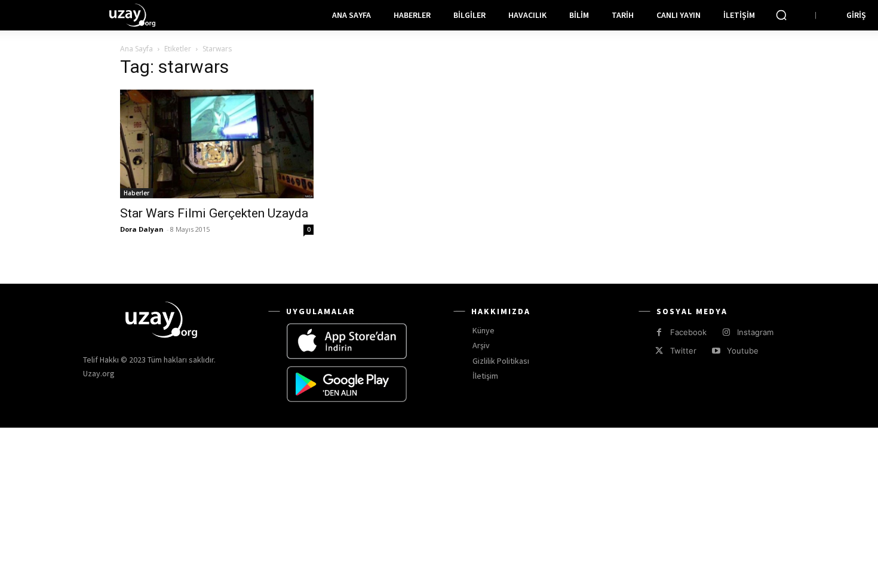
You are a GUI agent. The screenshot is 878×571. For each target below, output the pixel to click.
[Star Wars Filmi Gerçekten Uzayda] (217, 144)
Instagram (755, 332)
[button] (781, 15)
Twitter (683, 350)
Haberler (136, 193)
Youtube (743, 350)
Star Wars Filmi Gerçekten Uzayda (214, 213)
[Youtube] (715, 350)
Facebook (688, 332)
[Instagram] (726, 332)
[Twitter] (659, 350)
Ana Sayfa (136, 49)
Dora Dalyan (142, 229)
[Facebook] (659, 332)
